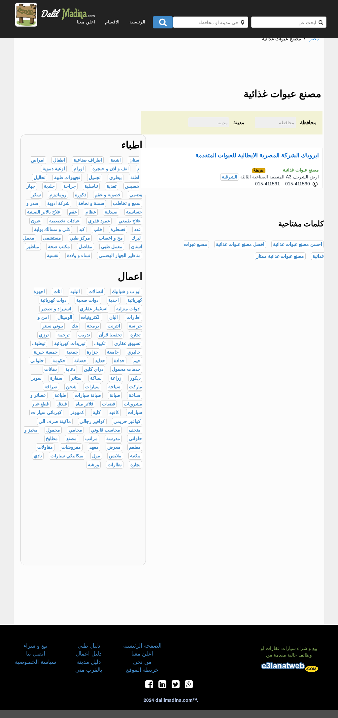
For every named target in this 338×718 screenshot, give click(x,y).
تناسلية (91, 186)
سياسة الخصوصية (35, 661)
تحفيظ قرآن (110, 334)
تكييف (100, 343)
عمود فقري (99, 220)
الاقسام (112, 21)
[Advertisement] (68, 93)
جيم (137, 360)
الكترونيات (91, 317)
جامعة (113, 352)
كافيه (114, 412)
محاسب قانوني (105, 430)
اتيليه (75, 291)
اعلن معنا (86, 21)
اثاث (57, 291)
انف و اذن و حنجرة (110, 168)
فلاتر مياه (84, 403)
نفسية (52, 255)
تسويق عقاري (127, 343)
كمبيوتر (77, 412)
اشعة (116, 160)
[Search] (163, 22)
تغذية (112, 186)
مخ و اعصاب (111, 238)
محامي (75, 430)
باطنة (135, 177)
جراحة (69, 186)
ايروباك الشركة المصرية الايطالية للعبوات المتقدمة (257, 155)
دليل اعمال (89, 653)
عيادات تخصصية (64, 220)
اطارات (133, 317)
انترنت (114, 325)
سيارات (92, 386)
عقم (73, 211)
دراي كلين (93, 369)
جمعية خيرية (46, 352)
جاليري (134, 352)
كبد (82, 229)
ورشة (93, 464)
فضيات (108, 403)
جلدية (49, 186)
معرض (113, 447)
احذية (113, 300)
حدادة (119, 360)
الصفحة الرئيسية (142, 645)
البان (113, 317)
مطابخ (52, 438)
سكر (36, 194)
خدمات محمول (126, 369)
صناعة (135, 395)
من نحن (142, 661)
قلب (97, 229)
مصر (314, 38)
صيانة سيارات (88, 395)
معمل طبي (111, 246)
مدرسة (113, 438)
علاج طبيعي (129, 220)
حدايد (100, 360)
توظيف (39, 343)
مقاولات (45, 447)
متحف (135, 430)
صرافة (51, 386)
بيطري (115, 177)
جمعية (72, 352)
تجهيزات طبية (67, 177)
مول (96, 455)
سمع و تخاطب (127, 203)
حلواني (37, 360)
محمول (53, 430)
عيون (36, 220)
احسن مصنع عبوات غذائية (297, 244)
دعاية (70, 369)
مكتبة (135, 455)
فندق (62, 403)
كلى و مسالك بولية (52, 229)
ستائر (76, 378)
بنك (75, 325)
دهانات (50, 369)
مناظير (32, 246)
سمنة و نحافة (91, 203)
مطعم (135, 447)
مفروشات (71, 447)
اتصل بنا (35, 653)
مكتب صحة (59, 246)
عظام (90, 211)
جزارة (92, 352)
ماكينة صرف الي (55, 421)
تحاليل (40, 177)
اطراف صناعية (88, 160)
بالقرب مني (88, 669)
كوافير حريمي (127, 421)
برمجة (93, 325)
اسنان (135, 160)
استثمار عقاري (94, 308)
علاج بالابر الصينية (43, 211)
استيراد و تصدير (56, 308)
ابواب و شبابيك (126, 291)
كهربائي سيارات (46, 412)
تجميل (95, 177)
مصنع (71, 438)
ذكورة (80, 194)
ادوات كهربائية (54, 300)
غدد (137, 229)
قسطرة (118, 229)
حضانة (80, 360)
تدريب (84, 334)
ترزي (44, 334)
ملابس (115, 455)
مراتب (91, 438)
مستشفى (52, 238)
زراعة (115, 378)
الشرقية (229, 176)
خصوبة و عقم (108, 194)
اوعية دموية (54, 168)
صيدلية (111, 211)
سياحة (114, 386)
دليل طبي (89, 645)
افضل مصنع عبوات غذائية (240, 244)
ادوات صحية (88, 300)
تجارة (135, 334)
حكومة (59, 360)
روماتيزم (58, 194)
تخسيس (133, 186)
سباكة (96, 378)
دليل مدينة (89, 661)
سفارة (56, 378)
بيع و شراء (35, 645)
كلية (97, 412)
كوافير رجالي (92, 421)
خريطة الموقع (142, 669)
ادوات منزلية (128, 308)
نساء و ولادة (78, 255)
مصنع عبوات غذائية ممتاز (280, 256)
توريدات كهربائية (69, 343)
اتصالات (95, 291)
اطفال (59, 160)
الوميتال (64, 317)
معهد (94, 447)
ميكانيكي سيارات (67, 455)
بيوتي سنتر (52, 325)
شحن (71, 386)
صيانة (115, 395)
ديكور (135, 378)
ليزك (136, 238)
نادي (38, 455)
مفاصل (85, 246)
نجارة (135, 464)
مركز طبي (80, 238)
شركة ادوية (58, 203)
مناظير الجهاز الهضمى (120, 255)
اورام (79, 168)
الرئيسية (137, 21)
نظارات (115, 464)
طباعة (60, 395)
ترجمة (63, 334)
